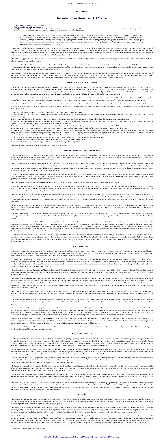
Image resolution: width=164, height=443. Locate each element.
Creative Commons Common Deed (55, 29)
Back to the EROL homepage (110, 437)
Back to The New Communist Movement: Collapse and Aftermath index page (71, 437)
